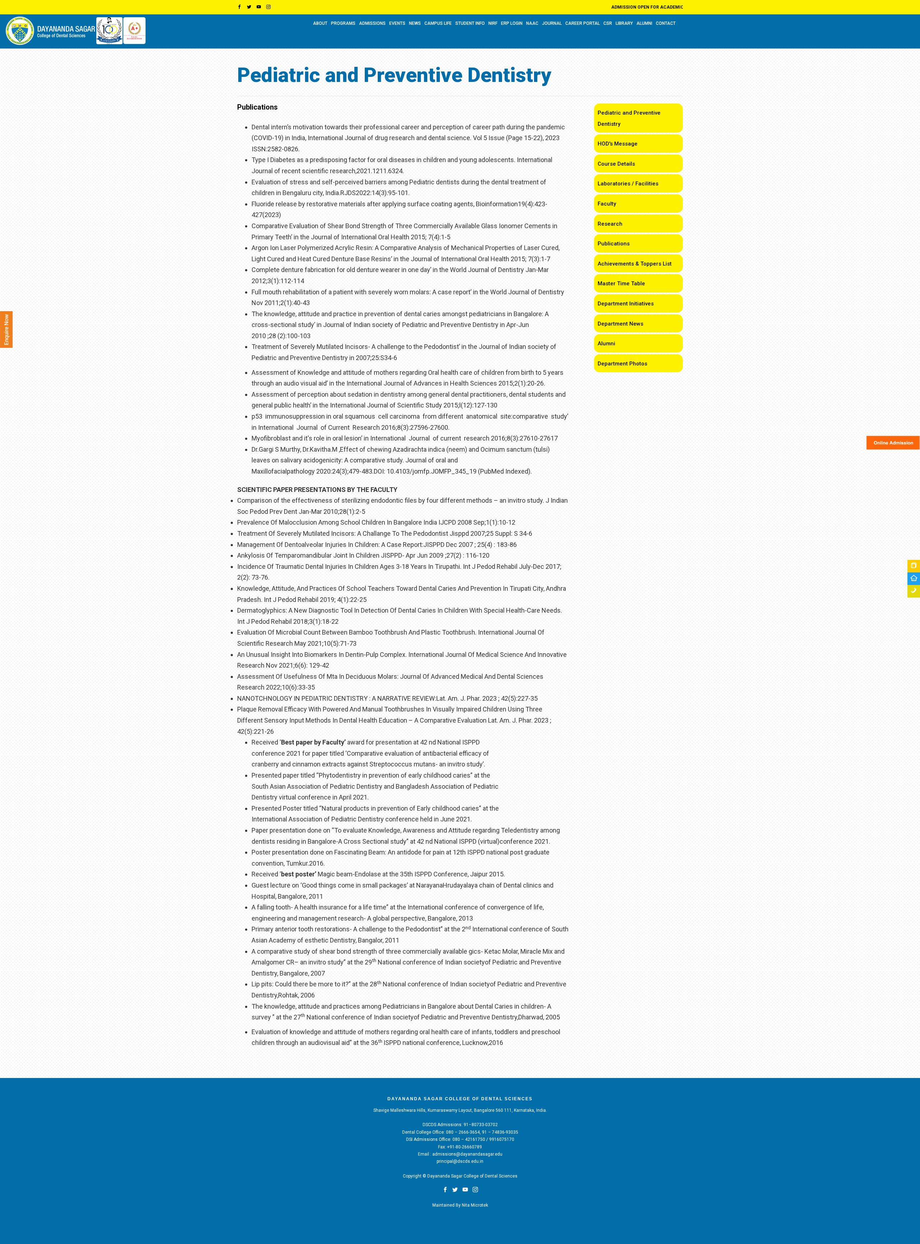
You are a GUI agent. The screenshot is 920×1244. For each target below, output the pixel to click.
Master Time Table (621, 283)
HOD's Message (618, 143)
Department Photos (622, 363)
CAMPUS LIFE (438, 23)
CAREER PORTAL (582, 23)
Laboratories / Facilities (628, 183)
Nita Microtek (475, 1205)
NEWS (415, 23)
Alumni (606, 343)
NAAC (532, 23)
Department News (620, 324)
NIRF (492, 23)
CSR (607, 23)
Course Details (616, 164)
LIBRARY (624, 23)
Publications (614, 243)
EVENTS (397, 23)
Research (610, 224)
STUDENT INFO (470, 23)
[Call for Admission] (913, 591)
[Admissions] (913, 566)
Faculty (607, 204)
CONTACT (666, 23)
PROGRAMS (343, 23)
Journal (552, 23)
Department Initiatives (626, 303)
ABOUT (320, 23)
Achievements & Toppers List (635, 264)
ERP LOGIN (512, 23)
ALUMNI (644, 23)
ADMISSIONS (372, 23)
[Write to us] (913, 578)
